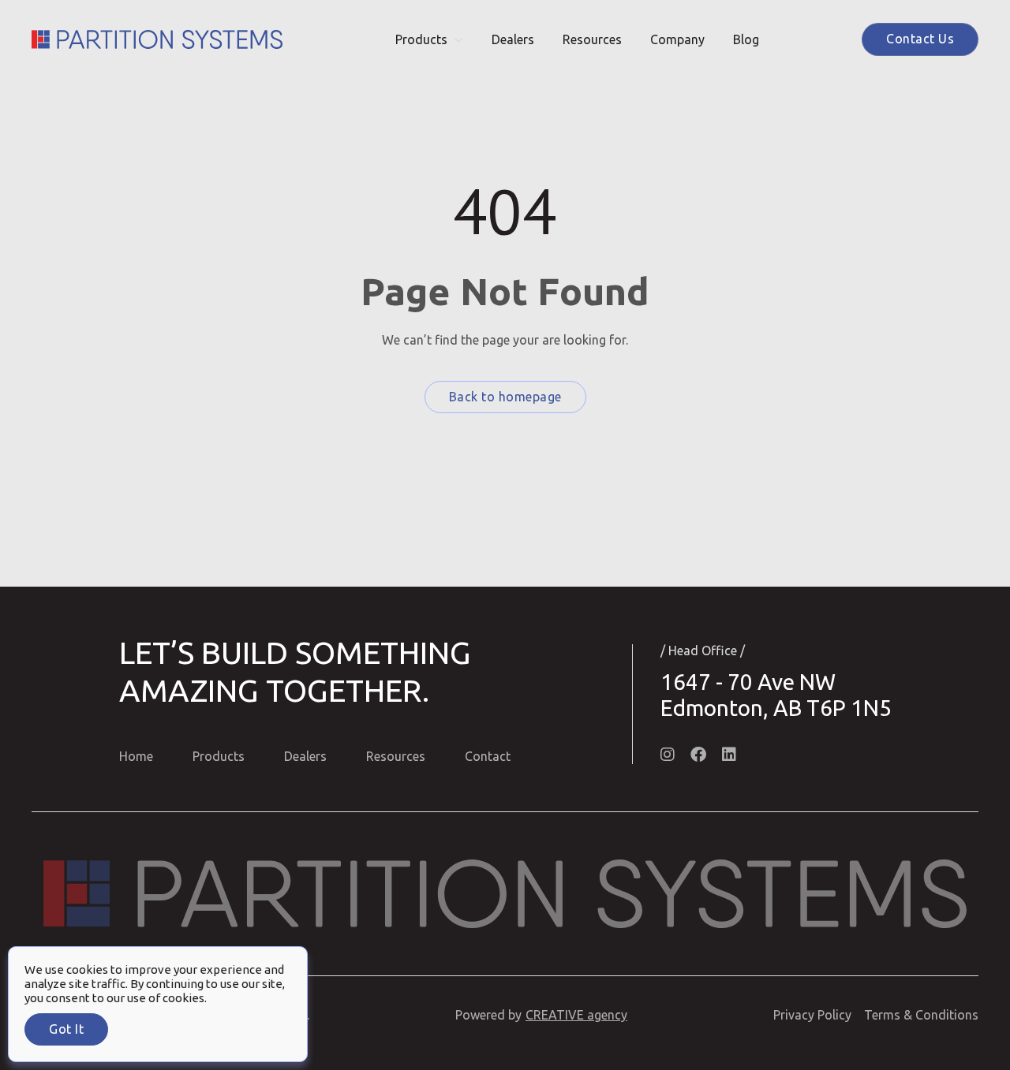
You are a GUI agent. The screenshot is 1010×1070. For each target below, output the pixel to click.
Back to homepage (505, 397)
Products (421, 39)
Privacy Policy (812, 1015)
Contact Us (920, 39)
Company (677, 39)
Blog (746, 39)
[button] (429, 39)
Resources (592, 39)
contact (488, 756)
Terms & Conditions (921, 1015)
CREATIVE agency (576, 1015)
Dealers (513, 39)
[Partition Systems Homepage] (157, 39)
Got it (66, 1029)
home (136, 756)
